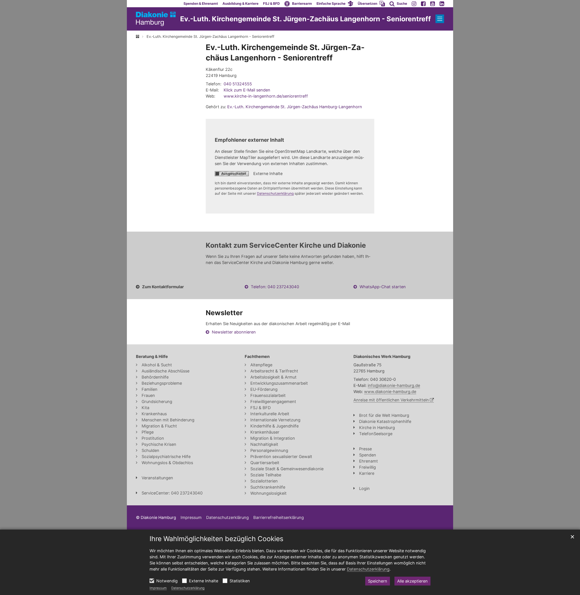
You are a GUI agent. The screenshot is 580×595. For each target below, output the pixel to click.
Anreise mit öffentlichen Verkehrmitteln (391, 400)
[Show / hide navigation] (439, 18)
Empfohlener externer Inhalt (249, 140)
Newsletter (224, 313)
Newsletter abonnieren (234, 332)
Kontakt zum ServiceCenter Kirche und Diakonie (286, 245)
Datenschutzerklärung (188, 588)
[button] (334, 3)
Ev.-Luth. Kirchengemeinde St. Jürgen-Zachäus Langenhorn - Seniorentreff (210, 36)
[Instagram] (414, 3)
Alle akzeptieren (412, 581)
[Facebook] (423, 3)
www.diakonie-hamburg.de (390, 391)
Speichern (377, 581)
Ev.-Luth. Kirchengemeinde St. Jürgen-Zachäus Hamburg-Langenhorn (294, 106)
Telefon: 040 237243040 (275, 286)
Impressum (158, 588)
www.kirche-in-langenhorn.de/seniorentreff (266, 96)
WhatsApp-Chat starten (383, 286)
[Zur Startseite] (156, 19)
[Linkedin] (442, 3)
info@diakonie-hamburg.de (394, 385)
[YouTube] (432, 3)
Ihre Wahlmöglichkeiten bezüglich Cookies (216, 539)
